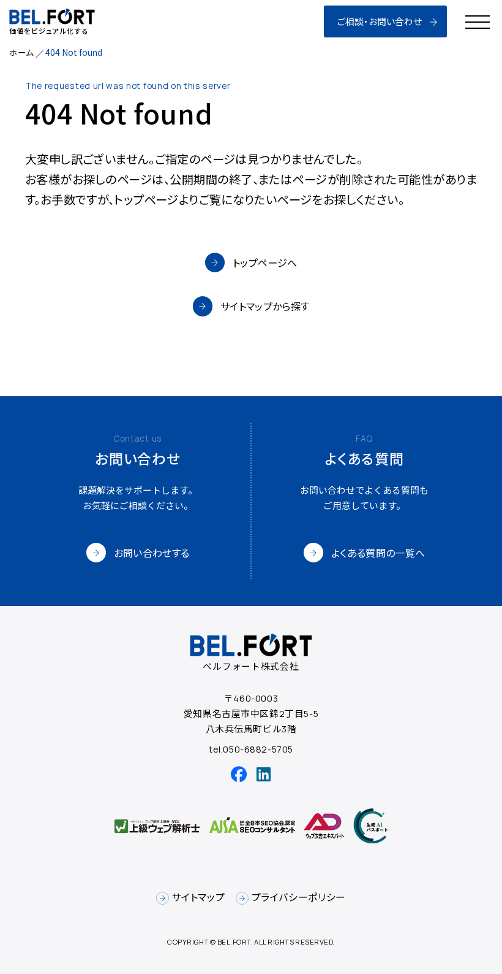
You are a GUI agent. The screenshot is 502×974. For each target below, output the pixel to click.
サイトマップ (198, 897)
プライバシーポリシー (299, 897)
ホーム (21, 52)
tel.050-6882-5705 (251, 749)
